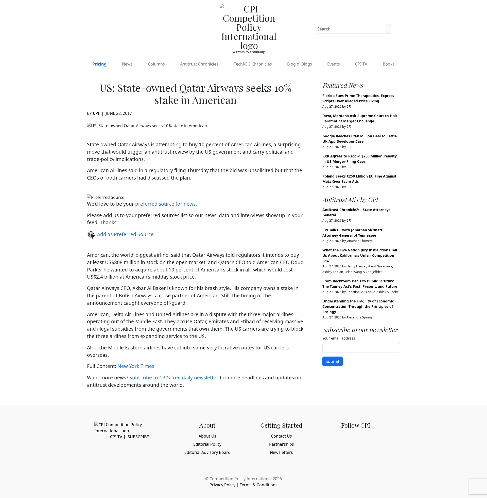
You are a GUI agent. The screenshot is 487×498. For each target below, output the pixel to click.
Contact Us (281, 436)
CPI (96, 113)
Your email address (338, 338)
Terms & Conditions (258, 485)
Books (389, 64)
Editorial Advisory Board (207, 452)
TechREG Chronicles (253, 64)
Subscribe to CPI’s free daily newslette (172, 377)
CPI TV (361, 64)
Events (333, 64)
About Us (207, 436)
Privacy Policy (222, 485)
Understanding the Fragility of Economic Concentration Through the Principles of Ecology (358, 306)
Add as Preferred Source (124, 234)
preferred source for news (165, 203)
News (127, 64)
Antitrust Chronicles (199, 64)
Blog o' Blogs (299, 64)
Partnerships (281, 444)
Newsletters (281, 452)
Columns (156, 64)
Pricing (99, 64)
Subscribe (138, 437)
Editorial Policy (207, 444)
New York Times (135, 366)
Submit (332, 361)
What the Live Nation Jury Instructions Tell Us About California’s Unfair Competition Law (359, 255)
